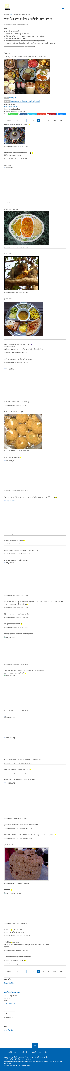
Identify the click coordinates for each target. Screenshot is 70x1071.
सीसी (46, 1052)
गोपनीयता (18, 1059)
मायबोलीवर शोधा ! (9, 1030)
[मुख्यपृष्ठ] (7, 6)
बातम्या (40, 1052)
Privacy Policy (17, 1065)
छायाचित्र (37, 101)
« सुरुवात (9, 120)
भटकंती (11, 98)
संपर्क (30, 1059)
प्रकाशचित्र (25, 101)
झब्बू (30, 101)
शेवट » (61, 120)
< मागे (17, 120)
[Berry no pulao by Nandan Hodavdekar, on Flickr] (35, 516)
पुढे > (54, 120)
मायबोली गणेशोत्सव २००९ (16, 101)
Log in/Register (9, 983)
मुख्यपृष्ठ (11, 14)
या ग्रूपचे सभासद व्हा (9, 1003)
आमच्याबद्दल (25, 1059)
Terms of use (8, 1065)
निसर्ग (15, 98)
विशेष (27, 1052)
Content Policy (25, 1065)
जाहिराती (34, 1052)
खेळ (33, 101)
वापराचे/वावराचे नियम (9, 1059)
